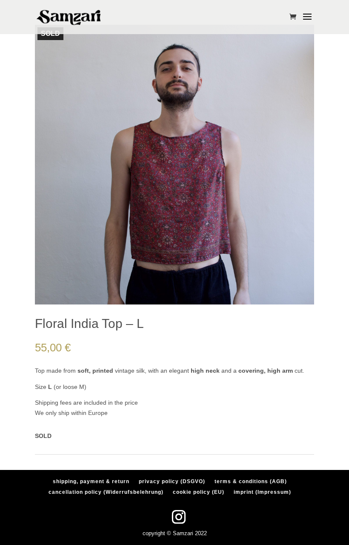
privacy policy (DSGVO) (172, 481)
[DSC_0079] (174, 302)
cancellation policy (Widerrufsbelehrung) (106, 492)
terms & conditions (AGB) (251, 481)
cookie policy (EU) (198, 492)
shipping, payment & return (91, 481)
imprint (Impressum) (262, 492)
